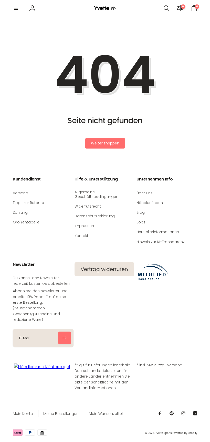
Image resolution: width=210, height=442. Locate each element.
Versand (174, 365)
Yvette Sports (163, 433)
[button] (16, 8)
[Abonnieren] (64, 338)
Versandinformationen (95, 387)
